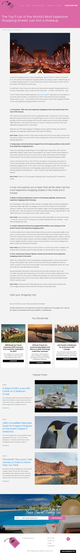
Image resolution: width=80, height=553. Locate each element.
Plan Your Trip (71, 5)
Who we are (50, 538)
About (28, 5)
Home (22, 5)
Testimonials (51, 546)
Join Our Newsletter (68, 551)
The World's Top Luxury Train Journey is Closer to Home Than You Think (17, 462)
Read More (5, 408)
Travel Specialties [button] (38, 5)
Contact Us (50, 541)
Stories (59, 5)
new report (45, 95)
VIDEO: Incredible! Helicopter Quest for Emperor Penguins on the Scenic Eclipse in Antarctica (17, 427)
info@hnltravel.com (29, 538)
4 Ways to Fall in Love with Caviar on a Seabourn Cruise (16, 391)
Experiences (51, 5)
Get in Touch (57, 518)
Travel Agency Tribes (48, 551)
